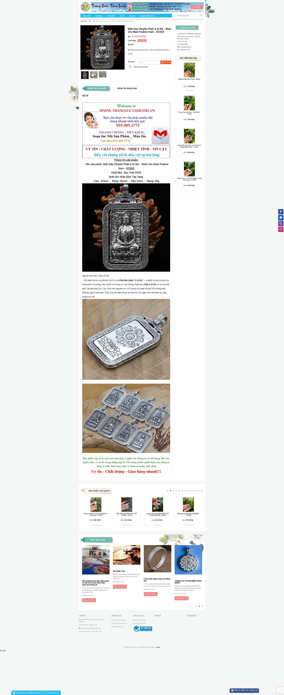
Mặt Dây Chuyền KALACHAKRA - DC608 (188, 514)
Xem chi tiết (88, 587)
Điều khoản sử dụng (139, 623)
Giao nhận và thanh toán (119, 623)
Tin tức (122, 15)
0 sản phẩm (197, 7)
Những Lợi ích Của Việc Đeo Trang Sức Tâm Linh (186, 582)
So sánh (3, 651)
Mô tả (85, 95)
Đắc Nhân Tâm (88, 571)
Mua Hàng (96, 525)
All (90, 21)
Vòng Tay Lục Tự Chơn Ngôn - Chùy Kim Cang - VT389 (189, 179)
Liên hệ (132, 15)
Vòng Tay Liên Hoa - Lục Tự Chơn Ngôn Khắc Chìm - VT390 (189, 146)
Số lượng (131, 62)
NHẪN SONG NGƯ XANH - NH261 (189, 79)
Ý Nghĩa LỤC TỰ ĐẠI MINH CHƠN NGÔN (157, 582)
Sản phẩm (111, 15)
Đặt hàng (166, 62)
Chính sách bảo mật (139, 620)
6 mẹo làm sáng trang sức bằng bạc (126, 580)
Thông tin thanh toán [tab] (127, 88)
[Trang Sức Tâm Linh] (142, 7)
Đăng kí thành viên (117, 627)
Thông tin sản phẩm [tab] (97, 88)
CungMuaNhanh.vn (147, 15)
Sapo (158, 647)
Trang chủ (86, 15)
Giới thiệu (98, 15)
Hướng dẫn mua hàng (118, 620)
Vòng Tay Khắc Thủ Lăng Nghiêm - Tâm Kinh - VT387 (96, 514)
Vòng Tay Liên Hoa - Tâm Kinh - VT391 (189, 113)
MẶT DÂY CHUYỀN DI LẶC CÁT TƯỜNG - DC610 (126, 514)
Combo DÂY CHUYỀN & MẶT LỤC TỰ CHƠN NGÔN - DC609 (157, 514)
